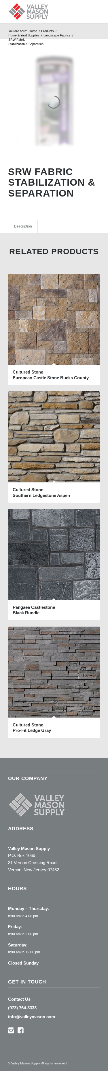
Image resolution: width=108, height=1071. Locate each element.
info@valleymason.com (31, 1016)
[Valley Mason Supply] (45, 11)
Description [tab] (23, 226)
